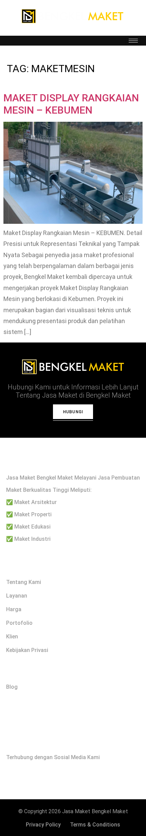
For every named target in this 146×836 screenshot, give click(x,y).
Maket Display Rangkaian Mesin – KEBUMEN (71, 104)
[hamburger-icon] (133, 41)
